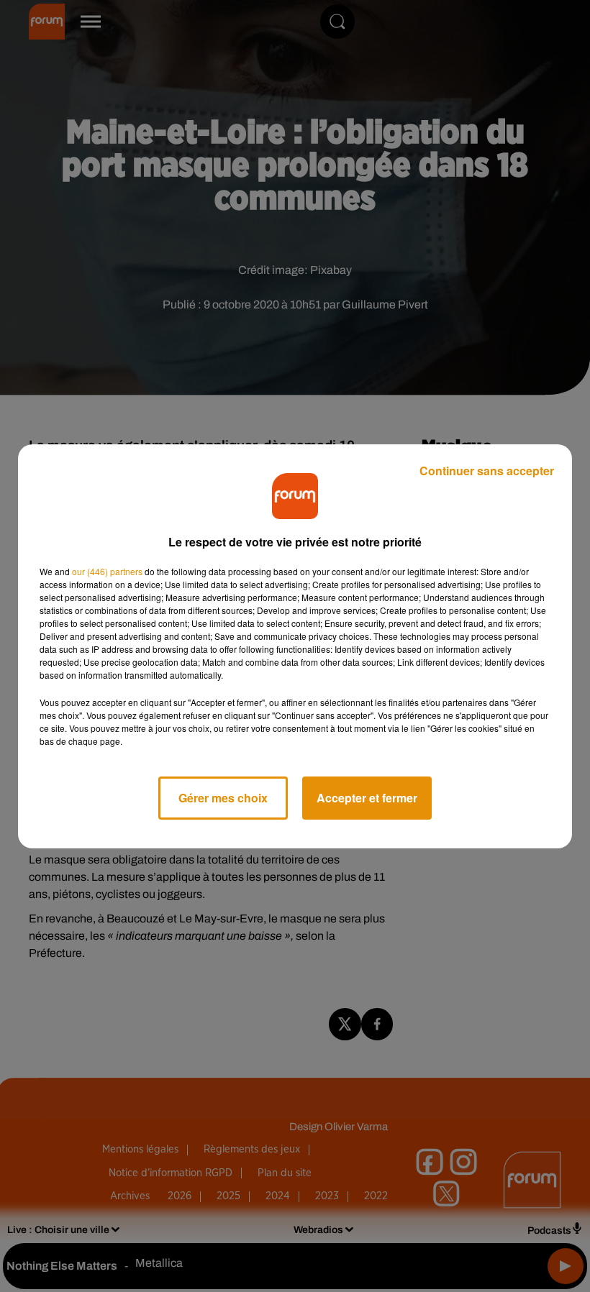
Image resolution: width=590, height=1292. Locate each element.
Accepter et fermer (367, 797)
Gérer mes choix (223, 797)
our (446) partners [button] (107, 571)
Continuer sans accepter (486, 470)
